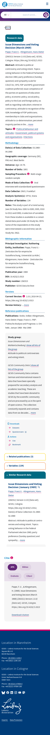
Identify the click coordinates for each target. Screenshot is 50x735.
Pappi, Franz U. (12, 52)
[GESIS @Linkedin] (12, 692)
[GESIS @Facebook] (8, 692)
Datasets (15, 428)
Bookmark (16, 444)
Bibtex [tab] (25, 567)
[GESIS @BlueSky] (4, 692)
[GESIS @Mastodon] (23, 692)
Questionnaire (17, 432)
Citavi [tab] (29, 576)
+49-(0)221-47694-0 (15, 684)
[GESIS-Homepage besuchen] (12, 4)
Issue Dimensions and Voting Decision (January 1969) (25, 485)
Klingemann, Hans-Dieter (32, 52)
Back (8, 27)
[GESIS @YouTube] (20, 692)
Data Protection (16, 720)
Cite (13, 440)
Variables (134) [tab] (16, 465)
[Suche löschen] (41, 14)
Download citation (20, 615)
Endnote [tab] (15, 576)
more (30, 124)
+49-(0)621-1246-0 (14, 658)
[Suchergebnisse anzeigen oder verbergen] (45, 15)
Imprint (5, 720)
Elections (28, 137)
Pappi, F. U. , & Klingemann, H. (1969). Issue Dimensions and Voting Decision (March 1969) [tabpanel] (26, 600)
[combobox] (25, 15)
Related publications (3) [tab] (21, 456)
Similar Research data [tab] (20, 475)
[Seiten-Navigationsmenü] (47, 4)
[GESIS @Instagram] (16, 692)
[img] (14, 129)
